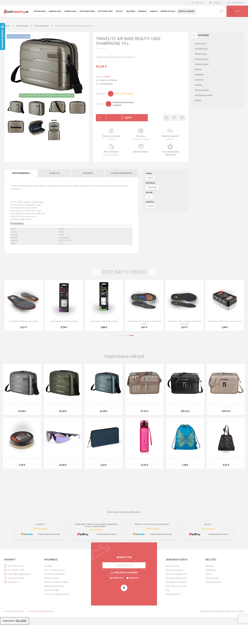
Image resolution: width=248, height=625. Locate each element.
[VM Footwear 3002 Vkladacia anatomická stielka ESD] (77, 305)
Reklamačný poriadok (54, 586)
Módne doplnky (202, 90)
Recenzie (88, 173)
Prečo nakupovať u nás (176, 586)
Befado (198, 100)
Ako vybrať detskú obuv (176, 578)
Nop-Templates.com (45, 611)
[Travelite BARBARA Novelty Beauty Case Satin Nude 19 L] (226, 389)
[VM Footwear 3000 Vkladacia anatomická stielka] (37, 305)
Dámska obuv (201, 49)
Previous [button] (96, 272)
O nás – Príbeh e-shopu (54, 570)
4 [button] (131, 335)
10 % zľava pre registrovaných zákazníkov (47, 95)
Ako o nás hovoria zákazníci (124, 511)
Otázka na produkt (121, 173)
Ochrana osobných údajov (56, 582)
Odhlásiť (133, 578)
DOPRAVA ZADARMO (18, 36)
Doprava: (99, 104)
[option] (37, 306)
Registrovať (199, 3)
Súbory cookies (51, 578)
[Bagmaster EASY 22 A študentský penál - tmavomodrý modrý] (104, 443)
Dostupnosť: (101, 94)
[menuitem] (63, 566)
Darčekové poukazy (204, 95)
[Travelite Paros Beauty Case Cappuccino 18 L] (144, 389)
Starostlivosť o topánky (176, 582)
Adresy (209, 574)
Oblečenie (199, 74)
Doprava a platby (51, 590)
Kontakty (48, 566)
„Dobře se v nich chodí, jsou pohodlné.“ (152, 524)
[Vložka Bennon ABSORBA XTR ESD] (198, 305)
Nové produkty (172, 566)
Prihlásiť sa (217, 3)
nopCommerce (18, 611)
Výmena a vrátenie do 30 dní (56, 594)
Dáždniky (199, 80)
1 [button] (117, 335)
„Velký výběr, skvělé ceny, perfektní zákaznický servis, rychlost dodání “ (96, 525)
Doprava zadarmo (170, 134)
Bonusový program (174, 570)
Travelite (106, 77)
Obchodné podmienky (54, 574)
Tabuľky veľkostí (173, 594)
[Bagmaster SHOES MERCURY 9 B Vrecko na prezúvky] (185, 443)
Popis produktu (21, 173)
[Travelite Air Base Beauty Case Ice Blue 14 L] (104, 389)
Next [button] (152, 272)
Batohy (198, 69)
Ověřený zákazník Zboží (106, 534)
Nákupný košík (212, 578)
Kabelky (198, 85)
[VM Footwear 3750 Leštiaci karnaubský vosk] (22, 443)
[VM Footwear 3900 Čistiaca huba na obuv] (117, 305)
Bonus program (111, 150)
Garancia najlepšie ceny (166, 118)
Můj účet (209, 566)
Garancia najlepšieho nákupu (140, 134)
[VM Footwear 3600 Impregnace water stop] (157, 305)
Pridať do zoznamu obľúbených (40, 311)
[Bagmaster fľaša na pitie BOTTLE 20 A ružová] (144, 443)
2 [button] (121, 335)
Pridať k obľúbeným (174, 118)
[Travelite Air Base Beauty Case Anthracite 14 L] (22, 389)
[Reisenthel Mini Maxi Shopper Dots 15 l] (226, 443)
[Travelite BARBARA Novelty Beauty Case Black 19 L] (185, 389)
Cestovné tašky (202, 64)
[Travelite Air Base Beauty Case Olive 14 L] (63, 389)
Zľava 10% (54, 173)
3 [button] (126, 335)
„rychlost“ (39, 524)
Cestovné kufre (202, 59)
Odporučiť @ (182, 118)
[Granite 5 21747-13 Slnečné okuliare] (63, 443)
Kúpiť (34, 311)
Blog (168, 590)
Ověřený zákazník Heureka (49, 534)
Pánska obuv (201, 54)
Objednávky (211, 570)
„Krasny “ (208, 524)
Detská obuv (200, 43)
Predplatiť (118, 578)
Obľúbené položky (214, 582)
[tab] (21, 173)
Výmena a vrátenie (111, 134)
